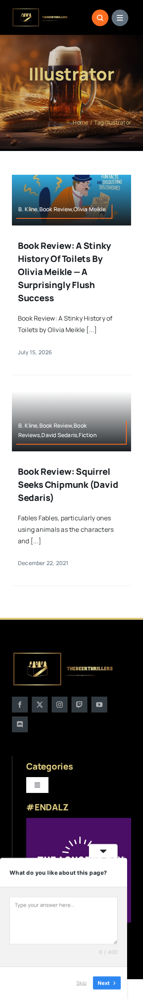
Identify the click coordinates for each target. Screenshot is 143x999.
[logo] (40, 11)
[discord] (20, 724)
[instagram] (60, 704)
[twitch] (79, 704)
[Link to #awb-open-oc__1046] (100, 18)
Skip (81, 983)
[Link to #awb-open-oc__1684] (120, 18)
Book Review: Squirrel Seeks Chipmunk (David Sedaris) (68, 485)
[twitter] (40, 704)
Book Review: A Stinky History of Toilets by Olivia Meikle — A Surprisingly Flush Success (64, 272)
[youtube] (99, 704)
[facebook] (20, 704)
